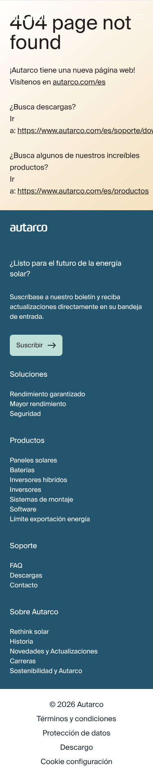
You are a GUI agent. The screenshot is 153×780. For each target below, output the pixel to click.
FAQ (16, 565)
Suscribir (29, 345)
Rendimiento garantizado (47, 394)
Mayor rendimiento (38, 404)
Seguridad (25, 413)
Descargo (76, 747)
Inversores (25, 489)
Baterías (22, 470)
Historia (21, 641)
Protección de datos (76, 733)
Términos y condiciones (76, 719)
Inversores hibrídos (38, 480)
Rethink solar (29, 631)
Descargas (26, 575)
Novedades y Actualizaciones (54, 651)
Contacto (24, 585)
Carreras (23, 661)
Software (23, 509)
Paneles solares (33, 460)
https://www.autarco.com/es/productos (83, 191)
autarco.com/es (79, 82)
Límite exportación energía (50, 519)
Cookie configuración (76, 762)
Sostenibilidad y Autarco (46, 671)
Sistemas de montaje (41, 499)
